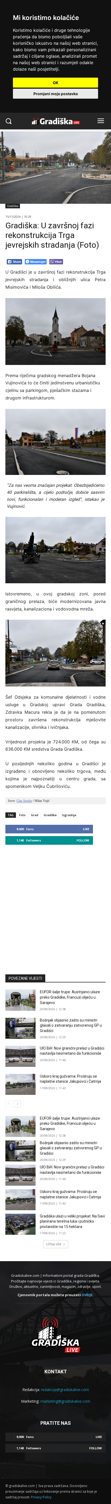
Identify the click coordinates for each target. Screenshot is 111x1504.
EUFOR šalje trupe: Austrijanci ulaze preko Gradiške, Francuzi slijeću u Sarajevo (70, 997)
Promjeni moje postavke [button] (55, 93)
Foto (22, 815)
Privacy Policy (41, 1497)
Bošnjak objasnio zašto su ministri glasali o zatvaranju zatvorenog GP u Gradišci (71, 1025)
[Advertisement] (55, 907)
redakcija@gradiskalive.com (65, 1389)
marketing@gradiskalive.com (65, 1401)
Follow (83, 840)
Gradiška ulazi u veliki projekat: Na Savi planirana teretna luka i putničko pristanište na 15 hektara (72, 1221)
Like (86, 829)
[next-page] (17, 1103)
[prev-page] (8, 1103)
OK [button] (55, 82)
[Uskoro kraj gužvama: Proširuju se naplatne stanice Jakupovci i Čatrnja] (20, 1084)
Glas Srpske (24, 801)
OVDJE (87, 1294)
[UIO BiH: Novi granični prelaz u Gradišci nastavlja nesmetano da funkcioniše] (20, 1056)
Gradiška (12, 206)
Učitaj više (53, 1244)
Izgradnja (69, 815)
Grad (34, 815)
